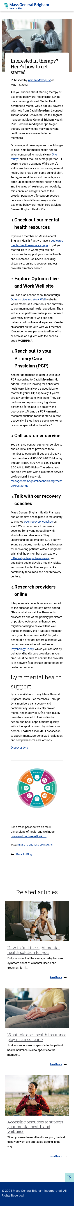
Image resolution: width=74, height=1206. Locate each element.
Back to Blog (24, 854)
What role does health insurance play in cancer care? (36, 1037)
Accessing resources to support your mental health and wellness (35, 1126)
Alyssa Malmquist (39, 80)
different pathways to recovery (30, 558)
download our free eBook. (29, 836)
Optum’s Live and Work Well (28, 299)
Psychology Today (22, 649)
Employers (46, 845)
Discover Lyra (19, 747)
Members (22, 845)
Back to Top (69, 1177)
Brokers (34, 845)
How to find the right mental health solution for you (33, 950)
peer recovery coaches (38, 521)
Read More (56, 977)
